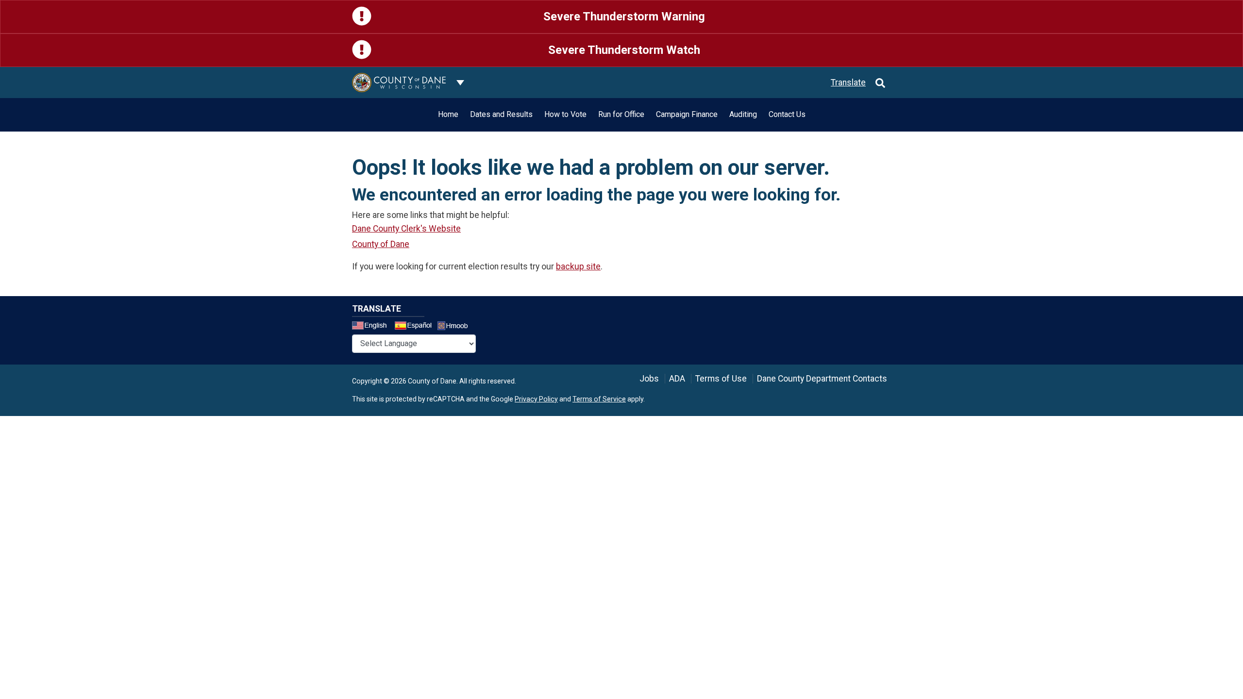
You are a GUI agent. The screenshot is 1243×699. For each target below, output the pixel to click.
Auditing (743, 114)
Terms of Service (599, 399)
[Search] (880, 82)
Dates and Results (501, 114)
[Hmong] (455, 327)
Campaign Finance (687, 114)
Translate (848, 82)
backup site (578, 266)
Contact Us (787, 114)
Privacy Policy (536, 399)
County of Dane (380, 244)
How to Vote (565, 114)
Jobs (649, 378)
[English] (372, 326)
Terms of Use (721, 378)
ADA (677, 378)
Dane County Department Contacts (822, 378)
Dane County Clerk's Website (406, 228)
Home (448, 114)
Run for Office (621, 114)
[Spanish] (415, 326)
